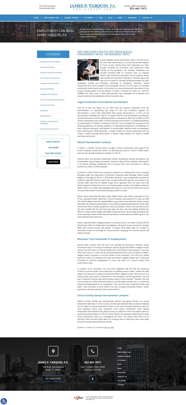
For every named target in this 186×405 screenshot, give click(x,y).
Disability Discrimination (49, 94)
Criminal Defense (71, 18)
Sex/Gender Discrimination (50, 78)
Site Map (121, 385)
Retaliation (44, 110)
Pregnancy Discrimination (49, 83)
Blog (110, 18)
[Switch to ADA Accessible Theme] (4, 401)
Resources (132, 18)
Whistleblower (45, 116)
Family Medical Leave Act (49, 129)
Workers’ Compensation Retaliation (49, 122)
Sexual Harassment (47, 105)
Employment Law (51, 18)
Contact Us (147, 18)
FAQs (101, 18)
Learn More (53, 162)
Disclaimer (122, 381)
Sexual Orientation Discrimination (52, 100)
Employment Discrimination (50, 62)
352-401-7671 (135, 7)
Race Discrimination (47, 67)
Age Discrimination (47, 89)
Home (36, 18)
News (120, 18)
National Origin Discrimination (51, 72)
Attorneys (88, 18)
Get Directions (53, 378)
